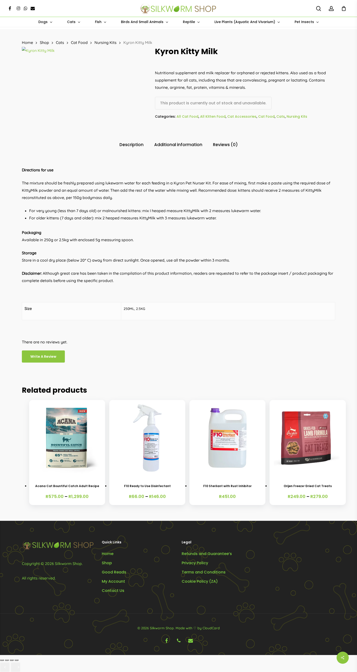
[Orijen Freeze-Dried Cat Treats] (308, 438)
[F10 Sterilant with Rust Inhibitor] (227, 438)
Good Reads (114, 572)
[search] (319, 8)
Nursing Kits (105, 42)
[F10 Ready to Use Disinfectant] (147, 438)
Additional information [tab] (178, 145)
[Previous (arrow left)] (5, 667)
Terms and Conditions (204, 572)
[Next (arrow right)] (15, 667)
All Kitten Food (213, 116)
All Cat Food (187, 116)
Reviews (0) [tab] (225, 145)
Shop (44, 42)
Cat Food (79, 42)
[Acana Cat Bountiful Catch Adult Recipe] (67, 438)
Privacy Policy (195, 563)
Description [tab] (131, 145)
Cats (60, 42)
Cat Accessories (241, 116)
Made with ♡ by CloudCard (198, 628)
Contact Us (113, 590)
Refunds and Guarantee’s (207, 553)
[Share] (12, 660)
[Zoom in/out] (2, 660)
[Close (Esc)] (16, 660)
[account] (331, 8)
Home (27, 42)
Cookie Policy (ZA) (200, 581)
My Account (113, 581)
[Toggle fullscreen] (7, 660)
